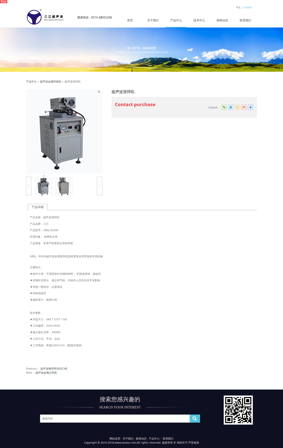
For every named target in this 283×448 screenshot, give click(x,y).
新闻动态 (222, 20)
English (248, 7)
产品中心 (176, 20)
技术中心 (199, 20)
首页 (130, 20)
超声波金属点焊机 (46, 372)
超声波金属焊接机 (50, 81)
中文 (238, 7)
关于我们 (153, 20)
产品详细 (38, 207)
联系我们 (245, 20)
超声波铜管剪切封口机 (53, 368)
